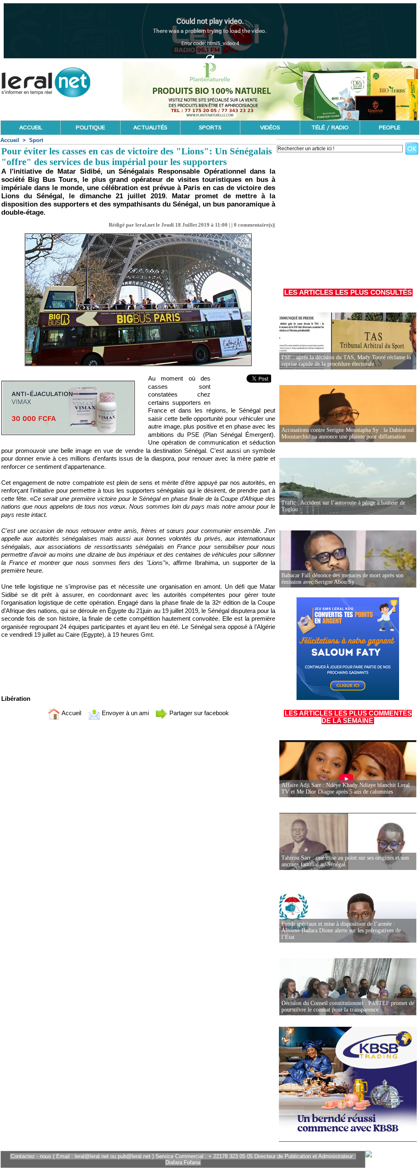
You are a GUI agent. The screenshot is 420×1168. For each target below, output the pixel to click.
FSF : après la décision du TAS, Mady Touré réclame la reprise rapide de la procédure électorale (346, 360)
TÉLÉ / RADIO (330, 128)
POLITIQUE (90, 128)
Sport (36, 140)
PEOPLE (389, 128)
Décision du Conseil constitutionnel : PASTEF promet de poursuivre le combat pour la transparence (347, 1006)
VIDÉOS (270, 128)
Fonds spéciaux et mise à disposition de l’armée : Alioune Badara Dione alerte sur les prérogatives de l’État (341, 930)
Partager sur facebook (198, 712)
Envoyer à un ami (124, 712)
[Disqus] (138, 834)
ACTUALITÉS (150, 128)
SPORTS (210, 128)
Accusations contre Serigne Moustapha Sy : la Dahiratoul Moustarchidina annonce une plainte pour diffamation (347, 433)
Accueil (9, 140)
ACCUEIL (30, 128)
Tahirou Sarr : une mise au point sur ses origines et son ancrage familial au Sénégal (345, 861)
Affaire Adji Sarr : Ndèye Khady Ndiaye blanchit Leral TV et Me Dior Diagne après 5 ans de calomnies (345, 788)
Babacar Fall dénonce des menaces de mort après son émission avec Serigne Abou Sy (342, 578)
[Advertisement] (348, 217)
